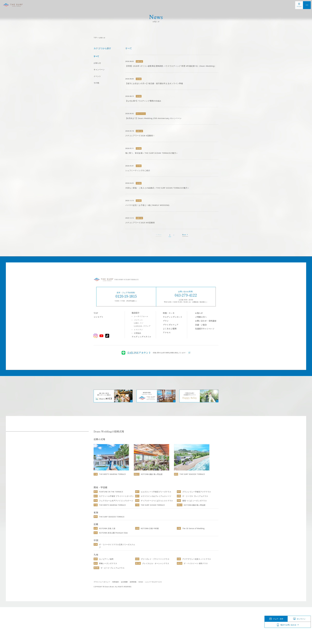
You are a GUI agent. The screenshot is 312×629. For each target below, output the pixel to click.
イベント (97, 76)
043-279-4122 (186, 295)
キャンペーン (99, 69)
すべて (96, 56)
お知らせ (97, 63)
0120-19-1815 (126, 296)
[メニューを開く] (307, 5)
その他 (96, 83)
